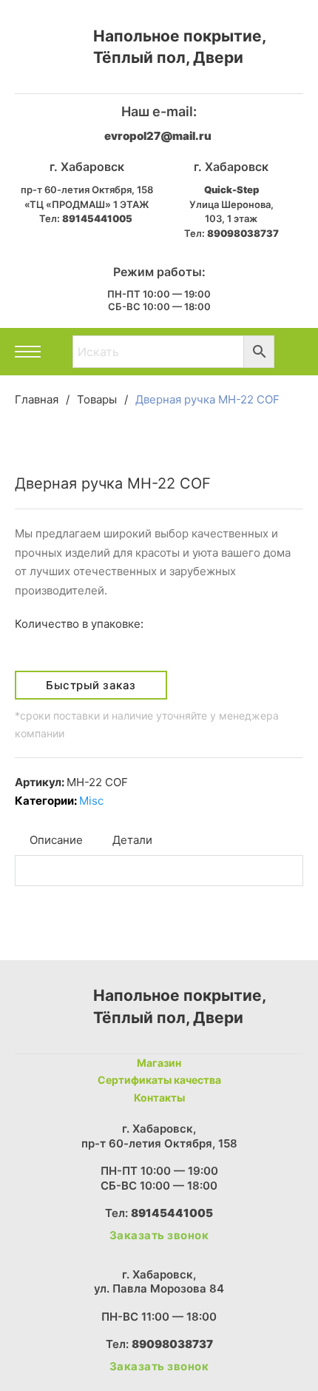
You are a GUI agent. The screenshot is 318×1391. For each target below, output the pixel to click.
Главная (36, 399)
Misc (91, 801)
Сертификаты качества (159, 1079)
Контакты (159, 1097)
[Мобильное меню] (28, 352)
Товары (97, 399)
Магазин (159, 1062)
